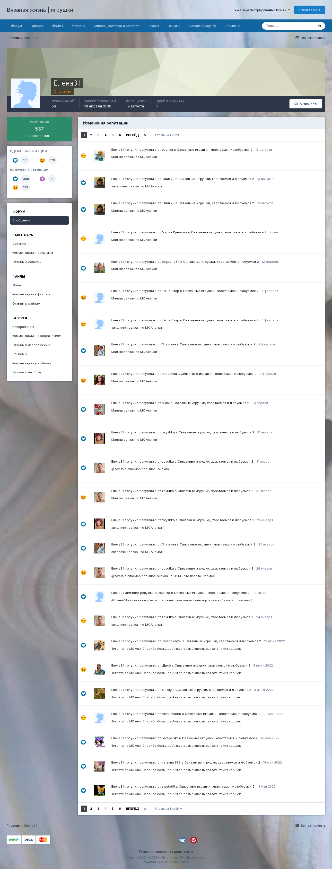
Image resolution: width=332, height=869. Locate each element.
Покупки (174, 26)
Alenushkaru (171, 714)
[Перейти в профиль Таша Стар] (99, 297)
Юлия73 (168, 179)
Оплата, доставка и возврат (116, 26)
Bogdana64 (170, 261)
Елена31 (117, 149)
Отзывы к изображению (31, 345)
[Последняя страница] (145, 135)
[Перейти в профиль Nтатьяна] (99, 350)
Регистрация (309, 10)
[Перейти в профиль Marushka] (99, 380)
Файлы (57, 26)
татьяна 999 (171, 762)
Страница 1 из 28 (167, 135)
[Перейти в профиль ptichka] (99, 155)
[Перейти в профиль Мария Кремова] (99, 238)
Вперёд (132, 135)
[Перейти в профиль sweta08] (99, 790)
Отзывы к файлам (26, 303)
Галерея (37, 26)
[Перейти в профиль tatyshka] (99, 438)
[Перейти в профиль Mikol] (99, 409)
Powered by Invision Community (166, 862)
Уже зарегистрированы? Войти (261, 10)
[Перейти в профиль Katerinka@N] (99, 645)
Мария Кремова (174, 232)
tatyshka (168, 432)
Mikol (166, 403)
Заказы (153, 26)
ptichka (167, 149)
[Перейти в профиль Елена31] (99, 596)
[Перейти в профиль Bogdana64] (99, 268)
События (19, 244)
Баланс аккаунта (202, 26)
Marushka (169, 374)
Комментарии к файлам (31, 294)
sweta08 (168, 786)
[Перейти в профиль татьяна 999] (99, 766)
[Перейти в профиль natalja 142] (99, 742)
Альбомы (19, 354)
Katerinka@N (172, 641)
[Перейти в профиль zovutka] (99, 468)
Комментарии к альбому (31, 363)
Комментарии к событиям (32, 253)
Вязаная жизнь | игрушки (40, 10)
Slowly (167, 690)
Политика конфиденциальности (166, 852)
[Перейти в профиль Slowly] (99, 693)
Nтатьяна (169, 344)
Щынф (166, 665)
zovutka (168, 461)
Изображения (23, 327)
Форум (16, 26)
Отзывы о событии (27, 262)
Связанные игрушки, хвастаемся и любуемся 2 (215, 149)
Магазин (78, 26)
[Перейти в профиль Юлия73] (99, 182)
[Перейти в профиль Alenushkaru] (99, 717)
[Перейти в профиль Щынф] (99, 669)
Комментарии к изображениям (36, 336)
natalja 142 (170, 738)
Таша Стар (170, 291)
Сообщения (21, 220)
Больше (231, 26)
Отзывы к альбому (27, 372)
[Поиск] (320, 26)
